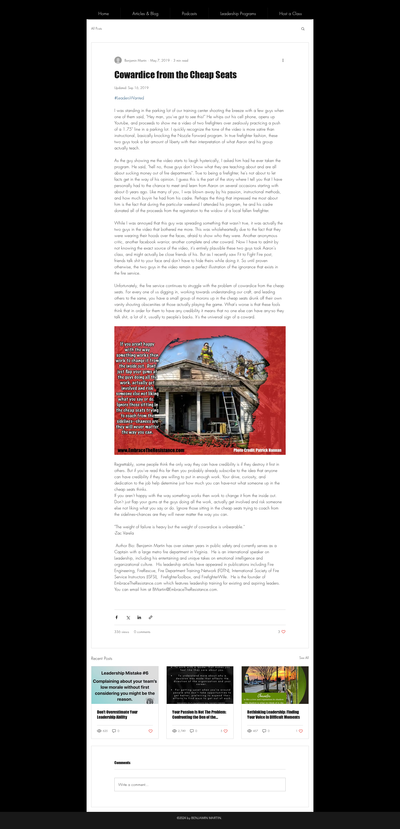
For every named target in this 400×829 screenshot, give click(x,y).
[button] (303, 28)
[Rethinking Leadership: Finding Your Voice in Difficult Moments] (275, 685)
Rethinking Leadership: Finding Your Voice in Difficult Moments (273, 714)
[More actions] (283, 60)
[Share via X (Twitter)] (128, 617)
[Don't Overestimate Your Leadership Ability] (124, 685)
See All (304, 657)
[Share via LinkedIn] (139, 617)
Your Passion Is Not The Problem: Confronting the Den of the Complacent (199, 714)
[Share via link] (150, 617)
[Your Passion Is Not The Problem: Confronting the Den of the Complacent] (200, 685)
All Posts (96, 28)
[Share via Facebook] (116, 617)
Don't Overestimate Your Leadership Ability (117, 714)
